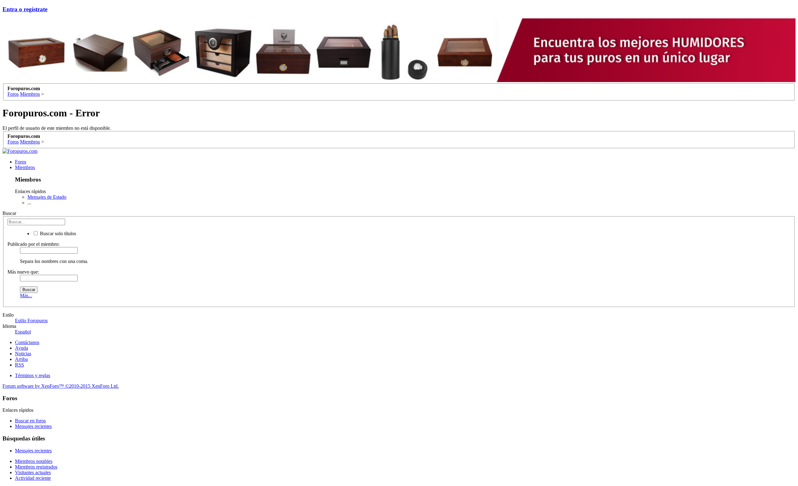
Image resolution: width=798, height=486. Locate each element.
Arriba (21, 359)
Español (23, 331)
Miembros (25, 167)
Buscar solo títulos (57, 233)
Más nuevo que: (23, 272)
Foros (20, 161)
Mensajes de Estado (46, 197)
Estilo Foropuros (31, 320)
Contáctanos (27, 342)
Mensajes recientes (33, 426)
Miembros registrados (36, 466)
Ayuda (21, 348)
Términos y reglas (32, 375)
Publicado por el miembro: (33, 244)
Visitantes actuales (33, 472)
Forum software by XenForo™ (60, 386)
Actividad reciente (33, 478)
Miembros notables (33, 461)
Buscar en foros (30, 420)
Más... (26, 295)
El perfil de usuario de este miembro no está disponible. (56, 128)
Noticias (23, 353)
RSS (19, 364)
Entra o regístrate (24, 9)
